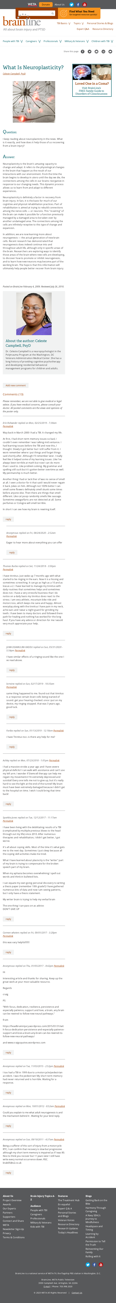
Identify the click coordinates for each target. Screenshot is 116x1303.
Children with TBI (100, 41)
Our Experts (9, 1208)
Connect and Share (13, 1220)
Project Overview (12, 1200)
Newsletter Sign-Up (13, 1229)
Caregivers (31, 41)
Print (103, 51)
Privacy (7, 1233)
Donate (47, 5)
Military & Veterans (75, 41)
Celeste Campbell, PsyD (14, 73)
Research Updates (68, 1228)
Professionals (51, 41)
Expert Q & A (65, 1208)
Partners (7, 1212)
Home (24, 22)
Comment (110, 51)
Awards (7, 1204)
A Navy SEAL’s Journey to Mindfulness (93, 1219)
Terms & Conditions (14, 1237)
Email (96, 51)
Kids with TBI (37, 1226)
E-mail (47, 1286)
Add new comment (16, 385)
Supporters (9, 1216)
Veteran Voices (66, 1220)
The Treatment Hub (69, 1200)
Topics (77, 23)
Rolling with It (93, 1256)
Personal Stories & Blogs (100, 23)
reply (8, 519)
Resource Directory (103, 29)
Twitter (71, 4)
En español (64, 1204)
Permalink (8, 426)
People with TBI (11, 41)
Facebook (78, 4)
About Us (60, 4)
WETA (32, 5)
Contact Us (77, 1292)
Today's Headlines (68, 1232)
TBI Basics (62, 23)
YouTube (84, 4)
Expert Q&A (83, 29)
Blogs (89, 1196)
